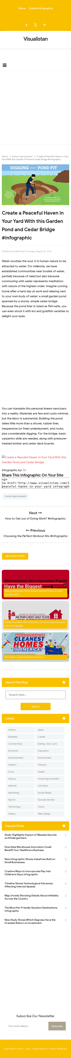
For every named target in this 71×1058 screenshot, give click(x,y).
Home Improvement (15, 496)
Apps (41, 729)
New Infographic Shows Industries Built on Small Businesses (30, 861)
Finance (42, 764)
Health (41, 771)
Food (11, 771)
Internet (12, 785)
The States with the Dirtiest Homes (24, 657)
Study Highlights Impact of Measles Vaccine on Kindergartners (31, 836)
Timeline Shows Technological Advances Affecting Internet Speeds (29, 885)
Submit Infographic (41, 8)
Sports (11, 799)
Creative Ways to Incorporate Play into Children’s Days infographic (28, 873)
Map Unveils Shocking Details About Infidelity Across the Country (32, 897)
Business (12, 736)
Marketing (13, 792)
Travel (41, 806)
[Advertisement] (35, 108)
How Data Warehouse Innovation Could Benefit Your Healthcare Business (28, 848)
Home (22, 8)
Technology (14, 806)
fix (24, 470)
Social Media (44, 792)
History (12, 778)
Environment (44, 757)
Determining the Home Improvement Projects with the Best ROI (33, 592)
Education (43, 750)
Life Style (43, 785)
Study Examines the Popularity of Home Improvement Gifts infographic (35, 624)
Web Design (44, 813)
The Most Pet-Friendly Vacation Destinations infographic (31, 909)
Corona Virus (15, 743)
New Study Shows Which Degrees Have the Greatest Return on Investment (30, 921)
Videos (11, 813)
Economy (13, 750)
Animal (11, 729)
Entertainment (15, 757)
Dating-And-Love (47, 743)
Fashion (12, 764)
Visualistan (38, 1049)
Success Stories (46, 799)
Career (41, 736)
